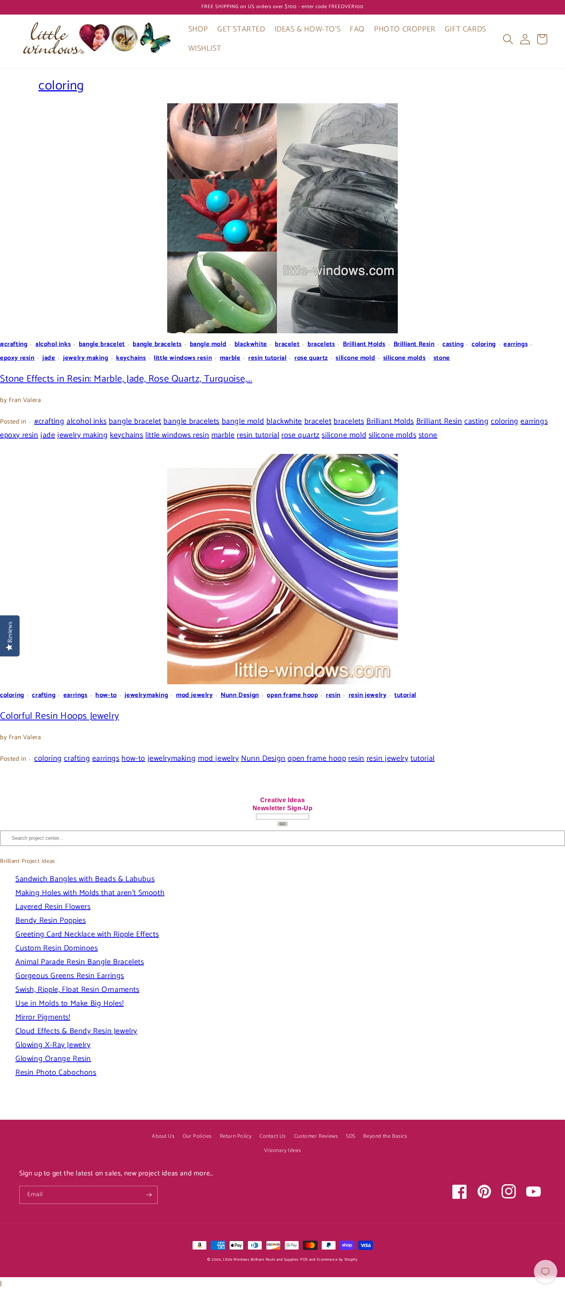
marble (230, 358)
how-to (106, 695)
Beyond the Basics (385, 1136)
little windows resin (183, 358)
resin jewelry (368, 695)
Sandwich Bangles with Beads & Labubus (85, 879)
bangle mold (208, 344)
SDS (351, 1136)
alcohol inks (53, 344)
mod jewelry (194, 695)
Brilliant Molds (364, 344)
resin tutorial (267, 358)
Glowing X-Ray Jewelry (53, 1045)
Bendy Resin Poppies (50, 920)
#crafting (13, 344)
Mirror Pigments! (42, 1017)
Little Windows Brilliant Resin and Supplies (261, 1259)
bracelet (287, 344)
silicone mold (355, 358)
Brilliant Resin (414, 344)
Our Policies (197, 1136)
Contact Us (272, 1136)
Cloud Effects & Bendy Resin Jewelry (76, 1031)
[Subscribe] (148, 1195)
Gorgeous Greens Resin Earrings (69, 976)
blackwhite (250, 344)
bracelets (321, 344)
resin (333, 695)
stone (442, 358)
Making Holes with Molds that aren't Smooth (90, 893)
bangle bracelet (102, 344)
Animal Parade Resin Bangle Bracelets (79, 962)
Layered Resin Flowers (53, 906)
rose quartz (311, 358)
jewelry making (85, 358)
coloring (61, 85)
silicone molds (404, 358)
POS (304, 1259)
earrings (516, 344)
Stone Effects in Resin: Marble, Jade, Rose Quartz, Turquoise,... (126, 379)
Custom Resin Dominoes (56, 948)
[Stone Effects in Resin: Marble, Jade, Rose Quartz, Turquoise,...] (282, 218)
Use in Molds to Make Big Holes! (69, 1003)
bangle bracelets (157, 344)
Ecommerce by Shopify (337, 1259)
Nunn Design (240, 695)
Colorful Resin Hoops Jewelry (59, 716)
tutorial (405, 695)
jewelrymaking (146, 695)
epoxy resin (17, 358)
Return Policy (236, 1136)
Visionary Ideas (282, 1150)
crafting (43, 695)
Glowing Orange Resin (53, 1059)
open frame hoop (292, 695)
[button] (508, 39)
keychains (131, 358)
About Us (163, 1136)
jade (48, 358)
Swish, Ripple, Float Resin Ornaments (77, 989)
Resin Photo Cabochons (55, 1072)
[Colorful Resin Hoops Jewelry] (282, 569)
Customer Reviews (316, 1136)
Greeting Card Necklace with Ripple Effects (87, 934)
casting (453, 344)
